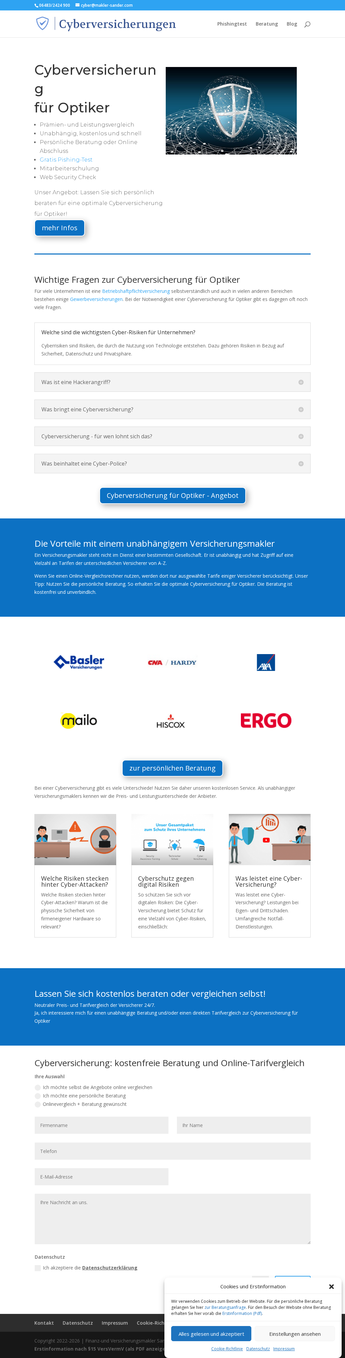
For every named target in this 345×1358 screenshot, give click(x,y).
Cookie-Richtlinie (227, 1349)
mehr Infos (59, 227)
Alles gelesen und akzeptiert (211, 1333)
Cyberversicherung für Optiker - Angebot (173, 495)
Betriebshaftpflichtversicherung (136, 291)
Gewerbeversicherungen (96, 299)
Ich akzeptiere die (90, 1267)
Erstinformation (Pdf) (242, 1313)
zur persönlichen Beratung (172, 768)
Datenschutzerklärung (109, 1267)
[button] (331, 1286)
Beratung (267, 24)
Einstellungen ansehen (295, 1333)
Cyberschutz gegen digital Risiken (166, 881)
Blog (292, 24)
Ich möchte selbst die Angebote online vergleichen (97, 1087)
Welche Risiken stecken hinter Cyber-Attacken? (74, 881)
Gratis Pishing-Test (66, 160)
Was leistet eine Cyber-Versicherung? (269, 881)
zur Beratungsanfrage (225, 1307)
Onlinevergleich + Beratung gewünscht (85, 1104)
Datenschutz (258, 1349)
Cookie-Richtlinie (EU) (162, 1323)
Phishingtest (232, 24)
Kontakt (44, 1323)
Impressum (284, 1349)
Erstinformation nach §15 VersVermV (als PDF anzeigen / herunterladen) (122, 1349)
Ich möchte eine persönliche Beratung (84, 1095)
